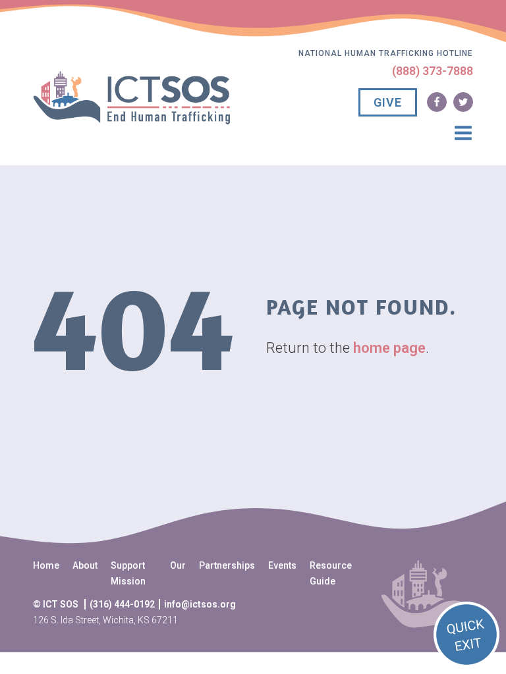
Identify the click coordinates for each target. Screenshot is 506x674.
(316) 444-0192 (122, 604)
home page (389, 348)
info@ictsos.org (200, 604)
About (85, 565)
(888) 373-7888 (432, 71)
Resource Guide (331, 573)
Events (282, 565)
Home (46, 565)
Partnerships (227, 565)
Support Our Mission (148, 573)
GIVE (388, 102)
